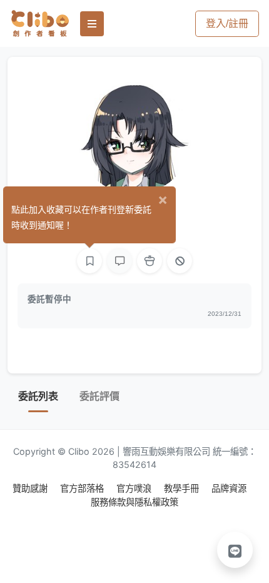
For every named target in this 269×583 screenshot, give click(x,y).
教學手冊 (182, 488)
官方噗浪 (135, 488)
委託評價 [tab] (99, 396)
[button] (235, 550)
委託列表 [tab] (38, 396)
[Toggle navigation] (92, 23)
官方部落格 (83, 488)
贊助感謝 (31, 488)
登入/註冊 (227, 23)
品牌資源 (228, 488)
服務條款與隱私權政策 (134, 502)
